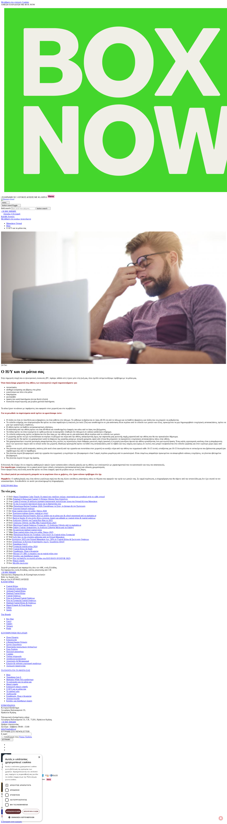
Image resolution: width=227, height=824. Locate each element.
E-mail (4, 734)
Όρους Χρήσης (25, 737)
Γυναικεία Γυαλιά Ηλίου (16, 588)
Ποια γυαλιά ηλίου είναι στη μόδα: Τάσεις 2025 (33, 532)
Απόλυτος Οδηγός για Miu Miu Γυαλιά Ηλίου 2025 (34, 523)
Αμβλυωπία (11, 694)
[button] (7, 582)
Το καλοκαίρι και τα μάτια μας (19, 682)
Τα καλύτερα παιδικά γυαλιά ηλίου (27, 530)
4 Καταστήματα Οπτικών (16, 642)
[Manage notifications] (221, 818)
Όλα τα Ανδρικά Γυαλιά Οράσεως (20, 598)
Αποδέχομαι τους (18, 737)
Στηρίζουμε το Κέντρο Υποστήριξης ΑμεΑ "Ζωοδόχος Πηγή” (39, 542)
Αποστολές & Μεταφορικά (17, 661)
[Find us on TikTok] (7, 750)
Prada (8, 628)
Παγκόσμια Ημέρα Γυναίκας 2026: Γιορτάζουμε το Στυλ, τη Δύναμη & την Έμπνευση (49, 506)
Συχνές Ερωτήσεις (14, 644)
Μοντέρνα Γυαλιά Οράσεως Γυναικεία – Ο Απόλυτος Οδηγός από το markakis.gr (47, 525)
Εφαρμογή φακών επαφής (17, 687)
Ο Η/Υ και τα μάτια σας (16, 689)
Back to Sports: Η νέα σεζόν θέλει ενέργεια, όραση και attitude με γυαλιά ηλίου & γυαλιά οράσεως (54, 518)
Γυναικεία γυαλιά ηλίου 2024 (25, 546)
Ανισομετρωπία (12, 698)
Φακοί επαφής (19, 561)
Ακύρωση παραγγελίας (16, 666)
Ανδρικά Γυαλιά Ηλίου (16, 591)
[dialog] (22, 787)
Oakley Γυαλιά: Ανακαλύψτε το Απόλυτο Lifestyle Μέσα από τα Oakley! (43, 527)
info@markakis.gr (8, 729)
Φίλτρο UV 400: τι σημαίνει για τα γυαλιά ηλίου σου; (35, 553)
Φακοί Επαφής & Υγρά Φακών (19, 605)
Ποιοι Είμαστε (12, 637)
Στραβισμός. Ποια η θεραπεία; (26, 551)
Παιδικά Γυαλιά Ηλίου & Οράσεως (21, 603)
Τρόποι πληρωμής (14, 656)
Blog (8, 675)
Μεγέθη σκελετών (20, 563)
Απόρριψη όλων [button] (31, 811)
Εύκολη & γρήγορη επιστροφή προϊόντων (23, 663)
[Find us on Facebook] (7, 744)
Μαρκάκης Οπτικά (14, 223)
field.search (6, 208)
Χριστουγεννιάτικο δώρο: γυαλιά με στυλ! (30, 513)
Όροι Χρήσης (12, 649)
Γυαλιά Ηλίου (12, 586)
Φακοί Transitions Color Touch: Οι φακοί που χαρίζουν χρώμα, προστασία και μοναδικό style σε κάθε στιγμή (59, 497)
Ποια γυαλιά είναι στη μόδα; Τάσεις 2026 (29, 511)
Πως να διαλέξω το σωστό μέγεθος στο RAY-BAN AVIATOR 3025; (42, 558)
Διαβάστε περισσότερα (25, 779)
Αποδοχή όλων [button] (13, 811)
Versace (9, 626)
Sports (9, 610)
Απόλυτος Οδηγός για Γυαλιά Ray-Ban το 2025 (33, 520)
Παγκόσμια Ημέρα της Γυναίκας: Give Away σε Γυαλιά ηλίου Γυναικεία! (44, 534)
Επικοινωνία (11, 640)
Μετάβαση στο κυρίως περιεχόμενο (16, 219)
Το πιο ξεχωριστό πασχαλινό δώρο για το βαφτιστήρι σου (37, 504)
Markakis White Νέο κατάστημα (19, 679)
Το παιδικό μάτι (12, 691)
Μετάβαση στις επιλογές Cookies (15, 2)
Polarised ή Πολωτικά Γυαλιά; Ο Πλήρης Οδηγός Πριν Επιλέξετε (40, 499)
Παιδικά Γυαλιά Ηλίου (15, 593)
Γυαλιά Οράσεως (13, 596)
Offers (9, 607)
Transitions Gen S (20, 544)
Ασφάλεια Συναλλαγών (16, 659)
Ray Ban (10, 619)
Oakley (9, 624)
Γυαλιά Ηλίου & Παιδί (22, 549)
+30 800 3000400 (8, 572)
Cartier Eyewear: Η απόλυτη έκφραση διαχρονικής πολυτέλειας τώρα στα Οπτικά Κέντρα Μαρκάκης (55, 501)
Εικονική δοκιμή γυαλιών (24, 508)
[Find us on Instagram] (7, 747)
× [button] (39, 757)
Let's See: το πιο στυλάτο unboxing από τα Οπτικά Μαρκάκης (39, 537)
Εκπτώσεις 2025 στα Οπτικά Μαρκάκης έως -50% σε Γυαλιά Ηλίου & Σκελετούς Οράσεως (50, 539)
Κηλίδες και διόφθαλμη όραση (26, 556)
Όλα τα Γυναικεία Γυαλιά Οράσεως (21, 600)
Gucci (8, 621)
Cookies (9, 654)
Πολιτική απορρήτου (15, 651)
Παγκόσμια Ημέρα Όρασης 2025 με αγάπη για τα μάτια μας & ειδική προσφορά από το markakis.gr (54, 516)
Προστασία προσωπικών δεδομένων (21, 647)
